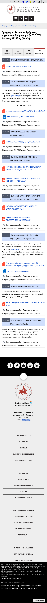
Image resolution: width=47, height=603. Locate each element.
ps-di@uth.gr (15, 96)
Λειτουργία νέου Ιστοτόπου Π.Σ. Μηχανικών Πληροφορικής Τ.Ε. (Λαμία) (25, 322)
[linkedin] (37, 365)
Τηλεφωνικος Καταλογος (23, 548)
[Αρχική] (23, 9)
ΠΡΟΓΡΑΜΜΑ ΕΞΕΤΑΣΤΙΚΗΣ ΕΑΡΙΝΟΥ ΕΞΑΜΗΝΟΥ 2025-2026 (23, 133)
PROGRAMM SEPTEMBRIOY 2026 (18, 67)
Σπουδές (29, 53)
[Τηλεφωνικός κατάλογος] (43, 1)
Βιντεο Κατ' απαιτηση (23, 560)
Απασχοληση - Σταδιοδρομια (23, 523)
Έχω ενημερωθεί (39, 600)
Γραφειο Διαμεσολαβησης (23, 516)
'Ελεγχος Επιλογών (6, 573)
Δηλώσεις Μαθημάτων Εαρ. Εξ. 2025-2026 (25, 286)
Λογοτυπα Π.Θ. (23, 535)
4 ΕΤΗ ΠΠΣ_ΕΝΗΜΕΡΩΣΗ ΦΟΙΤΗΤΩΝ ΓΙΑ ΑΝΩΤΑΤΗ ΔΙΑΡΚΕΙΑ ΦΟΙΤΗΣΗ (23, 159)
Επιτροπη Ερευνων (24, 436)
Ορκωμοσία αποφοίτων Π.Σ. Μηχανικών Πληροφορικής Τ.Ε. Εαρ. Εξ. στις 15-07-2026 (24, 83)
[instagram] (30, 365)
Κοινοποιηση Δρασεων (23, 497)
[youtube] (23, 365)
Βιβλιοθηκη (23, 442)
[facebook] (10, 365)
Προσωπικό (18, 53)
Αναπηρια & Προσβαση (23, 529)
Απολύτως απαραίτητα (14, 583)
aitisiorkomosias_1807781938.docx (20, 117)
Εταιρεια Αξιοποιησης (23, 460)
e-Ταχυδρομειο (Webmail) (23, 554)
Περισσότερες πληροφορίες (11, 578)
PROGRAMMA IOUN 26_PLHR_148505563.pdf (23, 142)
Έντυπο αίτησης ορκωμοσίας (18, 271)
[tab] (7, 52)
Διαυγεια (23, 491)
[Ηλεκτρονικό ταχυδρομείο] (39, 1)
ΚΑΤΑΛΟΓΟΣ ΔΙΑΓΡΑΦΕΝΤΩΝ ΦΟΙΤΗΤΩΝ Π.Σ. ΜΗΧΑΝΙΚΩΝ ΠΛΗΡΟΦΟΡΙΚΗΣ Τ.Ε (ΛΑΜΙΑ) (25, 198)
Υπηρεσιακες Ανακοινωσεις (23, 485)
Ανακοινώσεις (39, 53)
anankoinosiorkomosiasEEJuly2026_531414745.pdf (25, 111)
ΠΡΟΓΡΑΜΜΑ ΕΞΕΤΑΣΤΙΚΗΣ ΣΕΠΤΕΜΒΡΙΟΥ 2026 (27, 60)
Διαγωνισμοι (23, 473)
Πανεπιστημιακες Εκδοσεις (23, 454)
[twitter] (17, 365)
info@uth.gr (26, 420)
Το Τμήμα (7, 53)
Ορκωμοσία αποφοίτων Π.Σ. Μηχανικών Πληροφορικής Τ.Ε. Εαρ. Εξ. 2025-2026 (24, 237)
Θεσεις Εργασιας (23, 479)
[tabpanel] (23, 203)
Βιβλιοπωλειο (24, 448)
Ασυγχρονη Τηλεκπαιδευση (23, 510)
